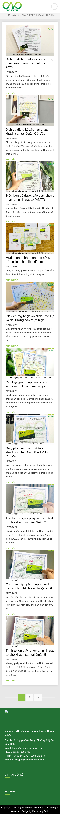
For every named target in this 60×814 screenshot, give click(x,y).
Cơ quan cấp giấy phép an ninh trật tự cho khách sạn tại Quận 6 (29, 586)
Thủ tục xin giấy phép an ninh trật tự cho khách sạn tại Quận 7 (29, 520)
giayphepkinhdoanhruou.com (34, 807)
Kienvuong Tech (40, 811)
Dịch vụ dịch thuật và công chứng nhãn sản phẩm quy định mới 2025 (29, 63)
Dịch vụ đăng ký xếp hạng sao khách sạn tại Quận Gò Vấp (27, 131)
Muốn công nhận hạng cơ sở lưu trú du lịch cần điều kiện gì (29, 259)
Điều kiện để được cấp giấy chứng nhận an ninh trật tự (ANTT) (30, 197)
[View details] (30, 40)
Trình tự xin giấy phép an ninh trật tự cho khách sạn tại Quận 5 (30, 652)
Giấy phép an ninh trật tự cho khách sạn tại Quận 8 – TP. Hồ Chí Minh (27, 452)
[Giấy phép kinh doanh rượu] (30, 6)
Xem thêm (12, 93)
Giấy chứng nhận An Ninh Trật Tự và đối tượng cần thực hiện (30, 318)
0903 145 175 (21, 755)
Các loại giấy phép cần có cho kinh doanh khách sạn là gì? (27, 384)
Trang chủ (14, 15)
